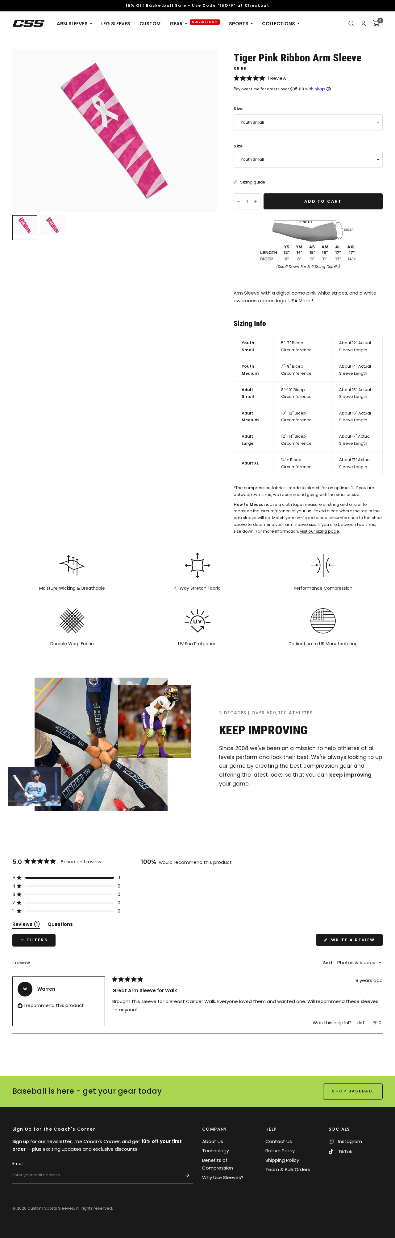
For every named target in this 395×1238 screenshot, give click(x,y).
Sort (328, 963)
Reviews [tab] (26, 925)
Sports (238, 23)
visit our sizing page (319, 531)
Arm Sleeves (72, 23)
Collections (278, 23)
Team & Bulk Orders (287, 1169)
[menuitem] (74, 24)
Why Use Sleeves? (222, 1177)
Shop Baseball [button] (353, 1091)
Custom (149, 23)
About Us (212, 1141)
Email (17, 1163)
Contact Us (278, 1141)
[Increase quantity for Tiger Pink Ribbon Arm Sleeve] (255, 201)
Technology (215, 1150)
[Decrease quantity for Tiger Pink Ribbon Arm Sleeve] (238, 201)
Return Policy (280, 1150)
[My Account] (363, 23)
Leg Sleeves (115, 23)
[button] (308, 78)
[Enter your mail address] (187, 1175)
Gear (176, 23)
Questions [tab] (60, 925)
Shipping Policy (282, 1160)
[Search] (351, 23)
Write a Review (354, 941)
